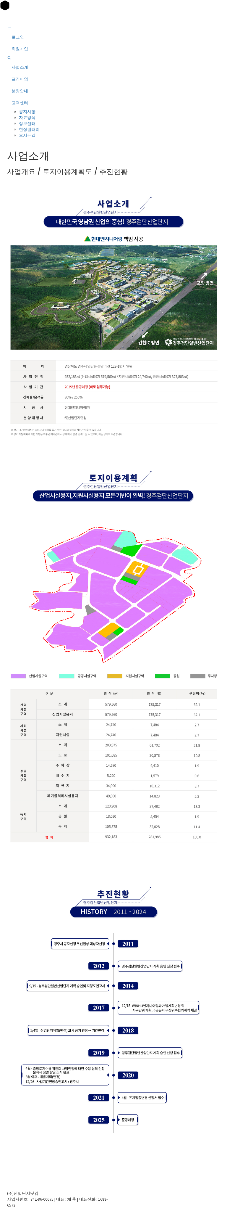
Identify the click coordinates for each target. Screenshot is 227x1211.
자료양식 (27, 117)
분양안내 (20, 91)
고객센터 (20, 103)
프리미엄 (20, 79)
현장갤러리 (29, 129)
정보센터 (27, 123)
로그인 (18, 37)
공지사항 (27, 112)
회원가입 (20, 49)
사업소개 (20, 67)
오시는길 (27, 135)
